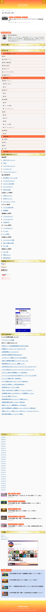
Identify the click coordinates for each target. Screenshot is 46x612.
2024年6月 (3, 489)
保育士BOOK (6, 258)
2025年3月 (3, 470)
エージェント (19, 22)
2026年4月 (3, 443)
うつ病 (4, 148)
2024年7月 (3, 487)
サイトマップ (40, 603)
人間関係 (5, 139)
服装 (5, 121)
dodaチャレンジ (7, 198)
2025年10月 (3, 454)
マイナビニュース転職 (8, 340)
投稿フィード (4, 536)
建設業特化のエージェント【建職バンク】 (13, 363)
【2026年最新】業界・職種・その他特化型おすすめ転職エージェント (25, 518)
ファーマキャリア (8, 219)
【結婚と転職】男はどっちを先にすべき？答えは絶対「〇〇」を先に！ (25, 495)
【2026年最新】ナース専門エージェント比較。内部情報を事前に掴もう (25, 526)
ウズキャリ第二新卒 (8, 184)
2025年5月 (3, 465)
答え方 (5, 118)
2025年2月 (3, 472)
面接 (4, 111)
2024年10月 (3, 481)
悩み (5, 102)
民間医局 (5, 210)
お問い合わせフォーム (16, 603)
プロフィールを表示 (23, 562)
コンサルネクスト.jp (8, 181)
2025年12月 (3, 450)
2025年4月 (3, 468)
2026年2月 (3, 446)
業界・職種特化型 (7, 62)
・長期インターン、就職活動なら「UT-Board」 (14, 405)
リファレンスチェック (9, 127)
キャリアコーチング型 (8, 72)
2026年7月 (3, 437)
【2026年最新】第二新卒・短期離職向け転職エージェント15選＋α (24, 503)
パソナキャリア (7, 169)
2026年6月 (3, 439)
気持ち (4, 142)
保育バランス (6, 255)
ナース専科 (6, 234)
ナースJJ (5, 231)
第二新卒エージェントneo (10, 178)
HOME (5, 603)
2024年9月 (3, 483)
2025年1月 (3, 474)
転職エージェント (7, 80)
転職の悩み (6, 78)
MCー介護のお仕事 (8, 243)
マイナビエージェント (9, 166)
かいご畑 (5, 246)
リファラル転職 (7, 105)
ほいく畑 (5, 252)
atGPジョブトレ (7, 195)
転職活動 (5, 99)
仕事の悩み (6, 136)
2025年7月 (3, 461)
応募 (5, 96)
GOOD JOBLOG (23, 5)
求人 (5, 87)
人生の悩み (6, 151)
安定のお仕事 (6, 189)
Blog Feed (9, 603)
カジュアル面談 (7, 124)
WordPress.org (4, 539)
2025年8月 (3, 459)
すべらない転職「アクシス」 (10, 396)
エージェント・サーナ (9, 201)
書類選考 (5, 130)
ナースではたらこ (8, 228)
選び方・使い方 (7, 83)
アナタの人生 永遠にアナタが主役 (23, 608)
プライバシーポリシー (32, 603)
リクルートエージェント (9, 172)
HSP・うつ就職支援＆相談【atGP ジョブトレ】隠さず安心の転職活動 (26, 586)
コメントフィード (5, 537)
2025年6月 (3, 463)
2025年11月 (3, 452)
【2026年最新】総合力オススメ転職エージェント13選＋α (22, 510)
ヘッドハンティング (8, 108)
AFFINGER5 (34, 610)
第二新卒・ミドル (7, 59)
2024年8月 (3, 485)
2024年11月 (3, 478)
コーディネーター (26, 22)
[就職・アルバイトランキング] (4, 270)
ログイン (3, 534)
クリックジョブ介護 (8, 240)
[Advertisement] (23, 424)
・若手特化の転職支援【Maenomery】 (11, 355)
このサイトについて (24, 603)
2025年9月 (3, 457)
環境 (4, 145)
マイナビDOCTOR (8, 207)
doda (4, 163)
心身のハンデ (6, 68)
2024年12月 (3, 476)
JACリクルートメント (9, 160)
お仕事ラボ (6, 222)
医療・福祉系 (6, 65)
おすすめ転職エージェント (9, 53)
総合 (4, 56)
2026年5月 (3, 441)
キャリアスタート (8, 187)
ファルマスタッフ (8, 216)
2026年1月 (3, 448)
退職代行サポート (7, 75)
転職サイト (5, 90)
